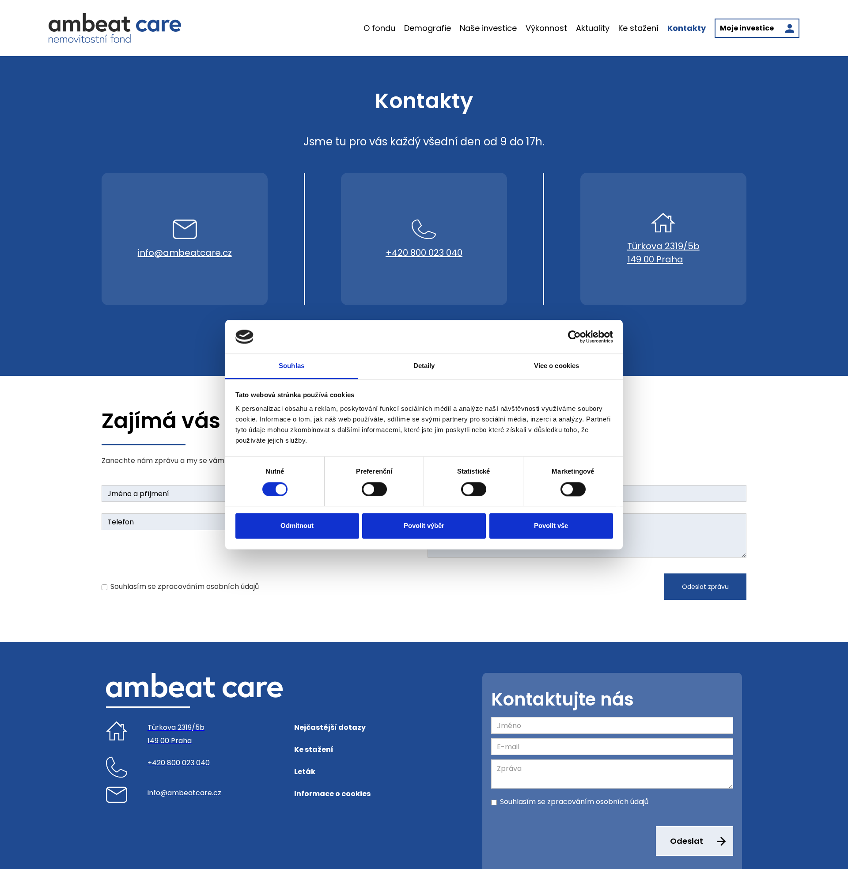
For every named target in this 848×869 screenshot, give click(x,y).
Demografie (427, 28)
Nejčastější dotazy (330, 727)
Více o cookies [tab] (556, 366)
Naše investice (488, 28)
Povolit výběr (424, 526)
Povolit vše (551, 526)
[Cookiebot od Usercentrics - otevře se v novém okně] (574, 336)
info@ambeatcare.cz (185, 253)
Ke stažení (638, 28)
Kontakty (686, 28)
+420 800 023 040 (424, 253)
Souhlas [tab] (291, 366)
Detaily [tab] (424, 366)
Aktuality (593, 28)
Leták (304, 772)
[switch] (374, 489)
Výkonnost (546, 28)
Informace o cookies (332, 794)
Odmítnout (297, 526)
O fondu (379, 28)
